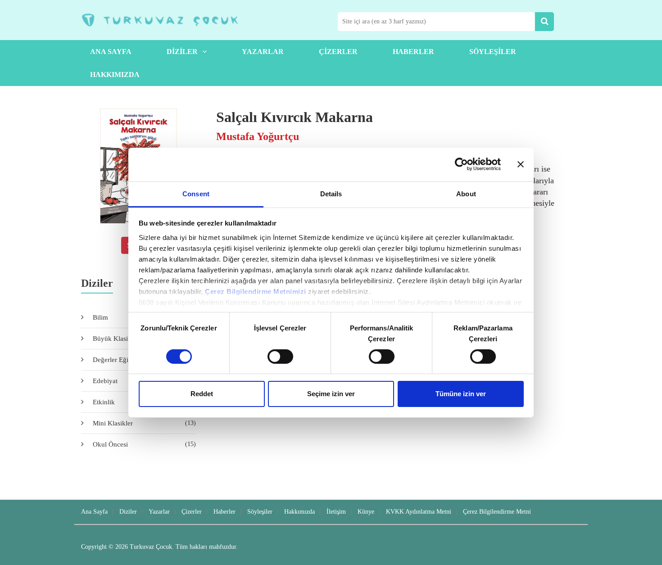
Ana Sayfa (110, 51)
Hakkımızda (115, 74)
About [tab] (466, 193)
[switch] (280, 356)
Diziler (182, 51)
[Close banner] (520, 164)
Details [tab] (331, 193)
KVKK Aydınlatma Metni (418, 511)
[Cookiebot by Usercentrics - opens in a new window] (461, 164)
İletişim (336, 511)
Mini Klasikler (144, 423)
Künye (366, 511)
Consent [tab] (195, 193)
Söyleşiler (492, 51)
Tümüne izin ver (460, 394)
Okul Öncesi (144, 444)
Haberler (413, 51)
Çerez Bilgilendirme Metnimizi (255, 291)
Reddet (201, 394)
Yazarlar (263, 51)
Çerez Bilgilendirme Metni (497, 511)
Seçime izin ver (331, 394)
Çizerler (338, 51)
